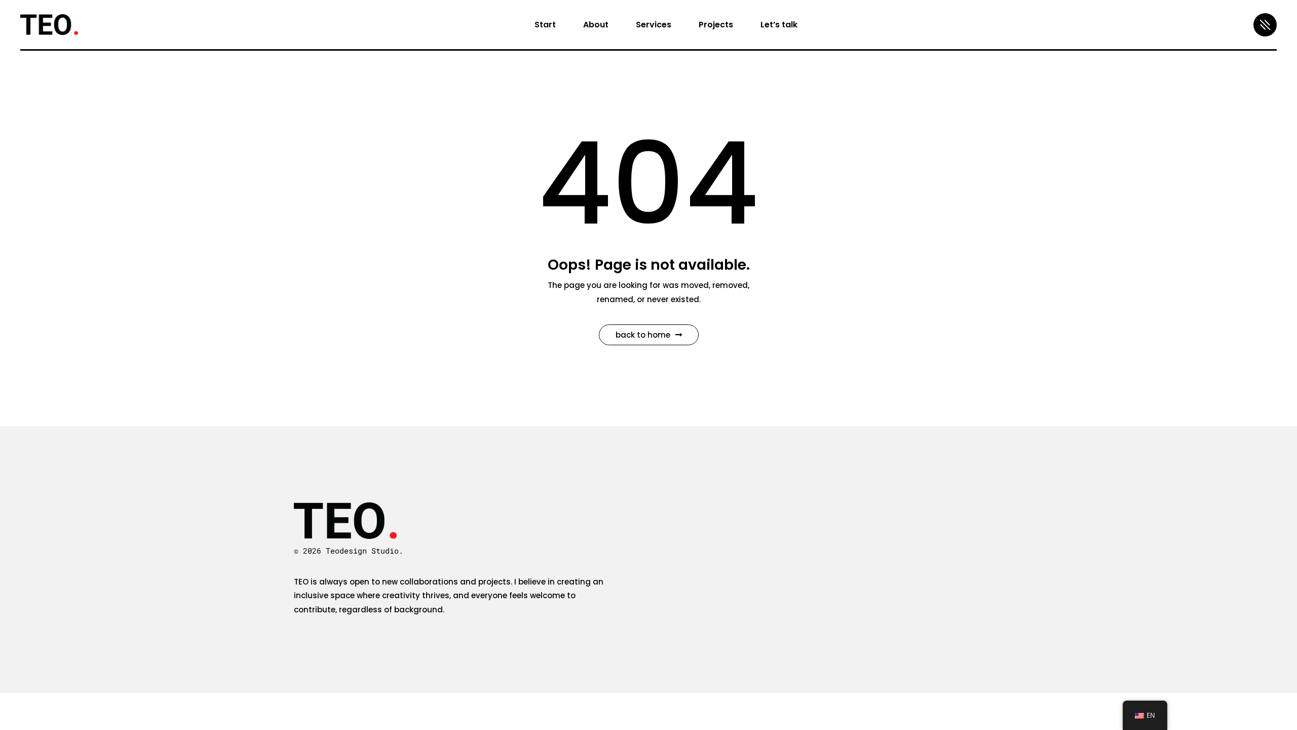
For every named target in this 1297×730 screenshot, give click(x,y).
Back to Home (643, 335)
